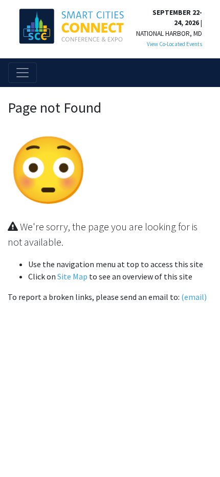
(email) (194, 297)
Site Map (72, 276)
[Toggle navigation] (22, 72)
